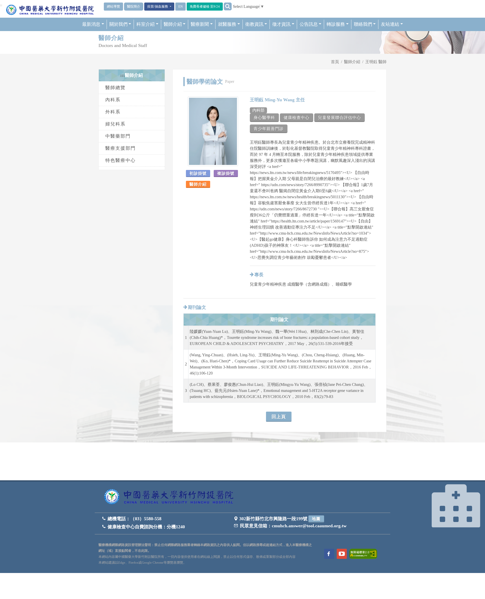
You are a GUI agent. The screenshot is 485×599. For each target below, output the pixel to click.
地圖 (316, 519)
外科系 (112, 111)
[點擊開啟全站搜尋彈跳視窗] (228, 6)
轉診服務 (336, 24)
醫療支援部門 (120, 148)
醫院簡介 (133, 6)
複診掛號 (225, 173)
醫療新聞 (200, 24)
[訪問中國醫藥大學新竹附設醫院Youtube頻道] (342, 554)
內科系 (112, 99)
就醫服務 (227, 24)
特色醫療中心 (120, 160)
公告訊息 (309, 24)
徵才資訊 (281, 24)
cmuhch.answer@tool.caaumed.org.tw (309, 525)
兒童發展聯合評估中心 (339, 117)
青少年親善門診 (269, 129)
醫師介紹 (173, 24)
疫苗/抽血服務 (158, 6)
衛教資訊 (254, 24)
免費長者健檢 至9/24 (205, 6)
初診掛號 (198, 173)
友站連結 (390, 24)
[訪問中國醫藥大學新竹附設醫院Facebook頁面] (329, 554)
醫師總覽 (115, 87)
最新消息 (91, 24)
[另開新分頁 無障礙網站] (363, 553)
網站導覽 (113, 6)
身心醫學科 (264, 117)
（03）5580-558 (145, 518)
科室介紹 (145, 24)
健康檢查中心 (296, 117)
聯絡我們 (363, 24)
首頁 (335, 62)
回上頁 (279, 416)
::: (1, 5)
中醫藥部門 (118, 136)
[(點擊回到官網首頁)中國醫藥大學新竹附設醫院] (171, 497)
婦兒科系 (115, 124)
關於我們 (118, 24)
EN (180, 6)
